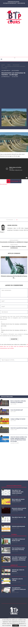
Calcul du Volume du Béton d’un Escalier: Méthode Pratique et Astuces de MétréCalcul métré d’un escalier (18, 439)
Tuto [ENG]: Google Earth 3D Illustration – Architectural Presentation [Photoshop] (19, 558)
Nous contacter (21, 3)
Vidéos (8, 65)
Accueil (3, 65)
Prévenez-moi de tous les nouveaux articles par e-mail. (14, 331)
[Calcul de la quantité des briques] (4, 430)
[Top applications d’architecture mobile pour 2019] (5, 590)
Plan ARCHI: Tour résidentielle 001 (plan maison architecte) (17, 492)
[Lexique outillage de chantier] (4, 421)
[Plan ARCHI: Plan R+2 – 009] (5, 520)
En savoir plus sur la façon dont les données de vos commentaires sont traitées (14, 346)
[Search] (26, 61)
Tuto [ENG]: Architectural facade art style (18, 539)
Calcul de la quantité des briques (18, 428)
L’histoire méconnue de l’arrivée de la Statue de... (14, 277)
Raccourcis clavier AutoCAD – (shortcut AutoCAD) (19, 509)
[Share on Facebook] (18, 219)
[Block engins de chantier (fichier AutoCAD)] (5, 502)
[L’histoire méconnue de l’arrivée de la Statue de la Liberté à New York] (14, 265)
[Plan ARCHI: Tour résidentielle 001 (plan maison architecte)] (5, 493)
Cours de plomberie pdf (16, 410)
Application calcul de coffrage (17, 579)
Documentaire (3, 184)
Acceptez (15, 625)
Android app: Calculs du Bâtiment (18, 570)
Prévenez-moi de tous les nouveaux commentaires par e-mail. (14, 325)
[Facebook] (10, 5)
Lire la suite (23, 625)
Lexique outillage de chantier (17, 419)
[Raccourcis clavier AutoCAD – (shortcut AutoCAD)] (5, 511)
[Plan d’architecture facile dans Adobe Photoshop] (5, 550)
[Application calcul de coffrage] (5, 581)
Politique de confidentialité (9, 3)
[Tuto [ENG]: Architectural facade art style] (5, 541)
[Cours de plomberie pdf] (4, 412)
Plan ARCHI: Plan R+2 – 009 (19, 517)
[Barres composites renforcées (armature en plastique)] (4, 403)
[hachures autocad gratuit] (5, 529)
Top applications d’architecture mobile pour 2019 (19, 589)
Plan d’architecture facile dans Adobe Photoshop (18, 548)
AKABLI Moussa (6, 76)
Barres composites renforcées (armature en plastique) (18, 401)
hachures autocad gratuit (18, 526)
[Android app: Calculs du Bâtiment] (5, 572)
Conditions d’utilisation (13, 1)
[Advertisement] (14, 41)
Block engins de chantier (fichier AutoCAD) (18, 500)
